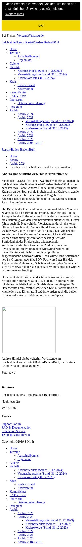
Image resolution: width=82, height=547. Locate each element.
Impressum (16, 99)
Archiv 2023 (25, 117)
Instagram (16, 106)
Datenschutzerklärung (31, 103)
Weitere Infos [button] (14, 14)
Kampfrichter (18, 92)
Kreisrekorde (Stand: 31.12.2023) (46, 128)
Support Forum (11, 424)
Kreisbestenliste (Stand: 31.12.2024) (40, 70)
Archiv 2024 (25, 114)
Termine (15, 52)
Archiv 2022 (25, 132)
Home (13, 49)
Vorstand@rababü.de (30, 35)
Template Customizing (16, 434)
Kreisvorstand (26, 85)
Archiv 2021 (25, 135)
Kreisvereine (25, 88)
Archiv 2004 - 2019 (30, 142)
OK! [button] (41, 25)
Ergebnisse (24, 60)
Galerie (14, 63)
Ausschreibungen (28, 56)
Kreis (13, 81)
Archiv (14, 110)
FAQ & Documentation (16, 427)
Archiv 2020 (25, 139)
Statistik (15, 67)
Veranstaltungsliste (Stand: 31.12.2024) (42, 74)
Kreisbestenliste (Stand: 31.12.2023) (48, 124)
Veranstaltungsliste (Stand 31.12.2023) (49, 121)
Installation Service (13, 431)
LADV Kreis (18, 96)
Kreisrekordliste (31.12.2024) (36, 78)
